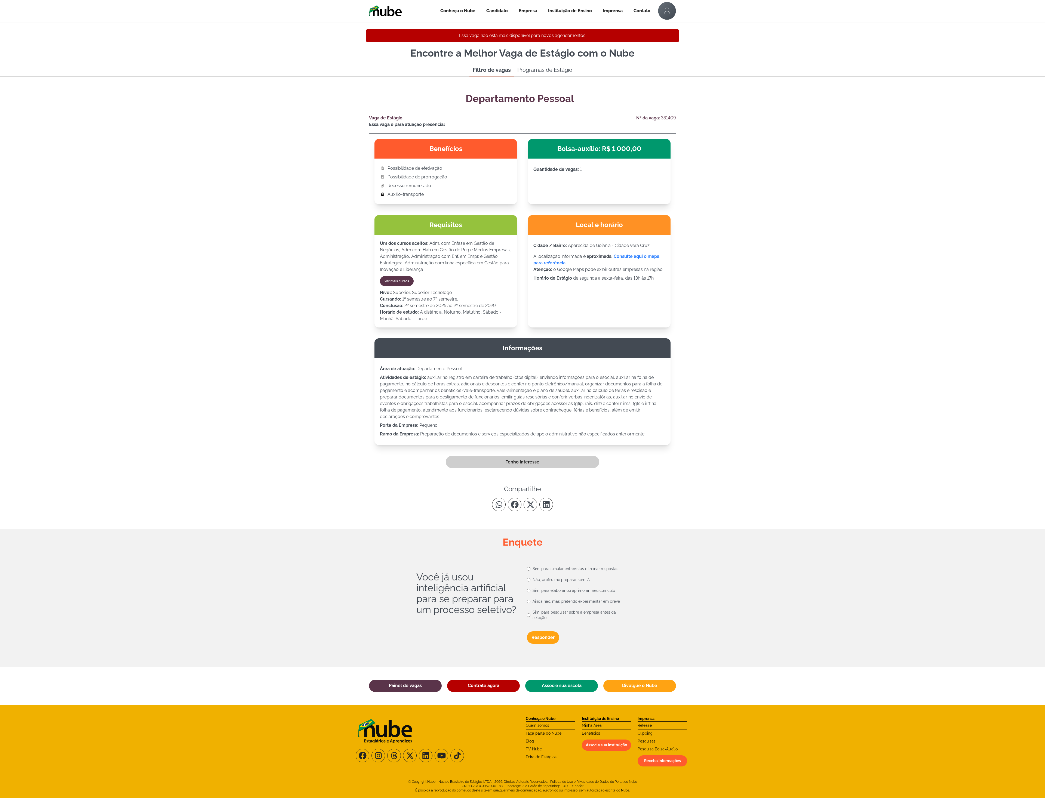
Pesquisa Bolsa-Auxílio (658, 749)
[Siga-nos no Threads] (394, 755)
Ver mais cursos (397, 281)
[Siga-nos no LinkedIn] (425, 755)
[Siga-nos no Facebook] (362, 755)
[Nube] (402, 10)
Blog (530, 741)
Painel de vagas (405, 685)
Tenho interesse (522, 462)
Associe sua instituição (606, 745)
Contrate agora (483, 685)
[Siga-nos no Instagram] (378, 755)
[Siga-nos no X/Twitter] (410, 755)
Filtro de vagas (492, 70)
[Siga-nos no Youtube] (441, 755)
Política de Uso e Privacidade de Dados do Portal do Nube (593, 782)
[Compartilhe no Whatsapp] (499, 504)
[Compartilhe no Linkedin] (546, 504)
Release (645, 725)
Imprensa (613, 10)
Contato (642, 10)
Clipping (645, 733)
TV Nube (534, 749)
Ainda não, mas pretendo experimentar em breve (576, 601)
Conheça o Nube (457, 10)
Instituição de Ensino (570, 10)
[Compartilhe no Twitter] (530, 504)
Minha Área (592, 725)
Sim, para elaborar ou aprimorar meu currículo (574, 590)
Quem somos (537, 725)
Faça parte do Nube (543, 733)
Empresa (528, 10)
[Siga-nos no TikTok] (457, 755)
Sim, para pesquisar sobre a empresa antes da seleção (574, 615)
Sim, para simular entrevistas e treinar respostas (575, 569)
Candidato (497, 10)
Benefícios (591, 733)
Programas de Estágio (544, 70)
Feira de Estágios (541, 757)
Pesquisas (647, 741)
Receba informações (662, 761)
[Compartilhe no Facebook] (514, 504)
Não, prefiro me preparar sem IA (561, 579)
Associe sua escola (562, 685)
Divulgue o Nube (639, 685)
